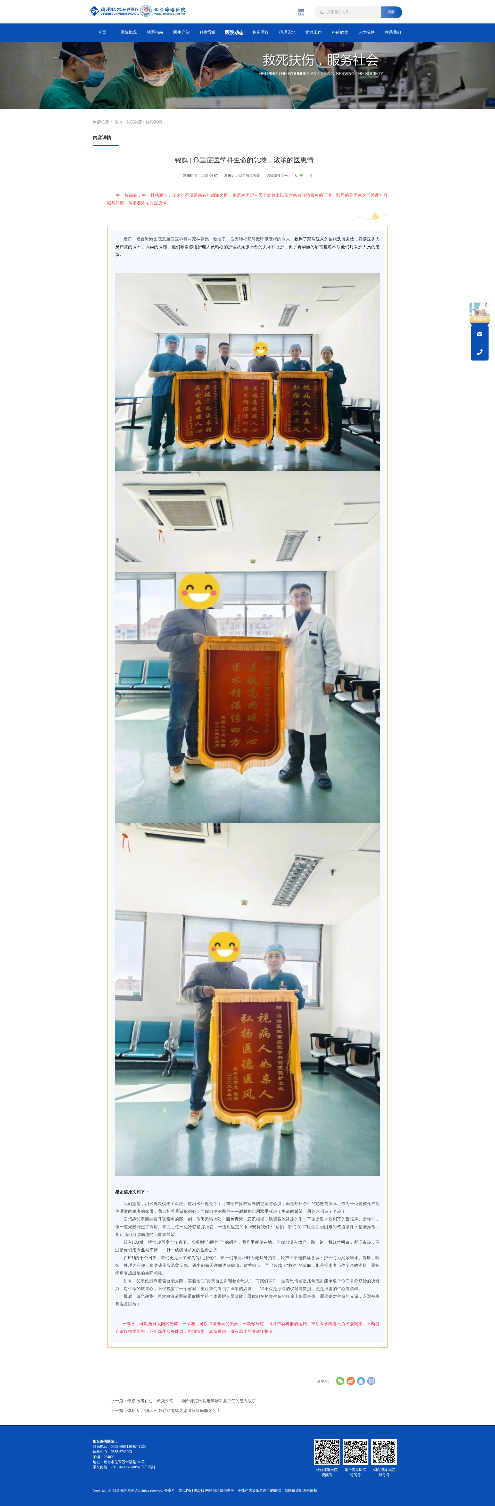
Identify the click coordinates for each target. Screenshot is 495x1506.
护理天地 (287, 32)
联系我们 (393, 32)
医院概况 (128, 32)
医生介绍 (181, 32)
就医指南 (155, 32)
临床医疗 (260, 32)
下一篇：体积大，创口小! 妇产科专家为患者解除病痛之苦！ (165, 1410)
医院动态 (234, 32)
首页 (102, 32)
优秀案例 (154, 122)
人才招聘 (366, 32)
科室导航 (208, 32)
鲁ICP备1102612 (191, 1490)
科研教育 (340, 32)
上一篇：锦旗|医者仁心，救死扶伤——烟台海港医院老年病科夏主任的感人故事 (183, 1401)
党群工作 (313, 32)
